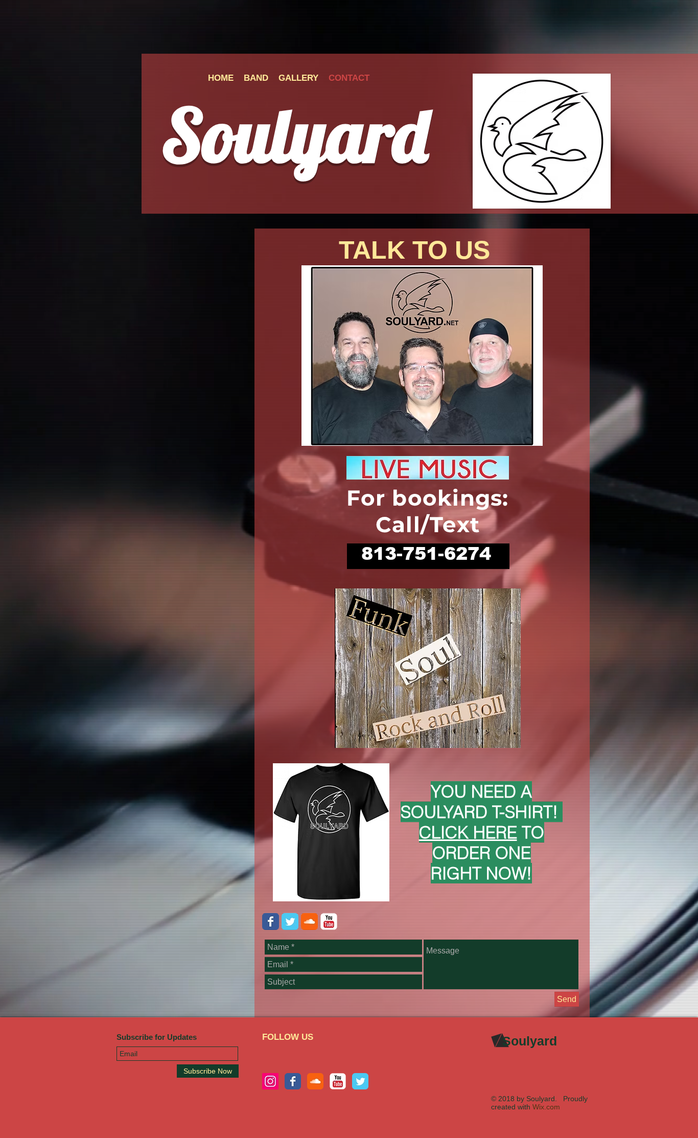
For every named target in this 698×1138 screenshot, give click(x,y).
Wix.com (546, 1107)
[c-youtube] (328, 921)
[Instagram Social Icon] (270, 1081)
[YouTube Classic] (338, 1081)
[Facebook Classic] (270, 921)
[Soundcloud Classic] (309, 921)
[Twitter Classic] (290, 921)
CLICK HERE (468, 832)
